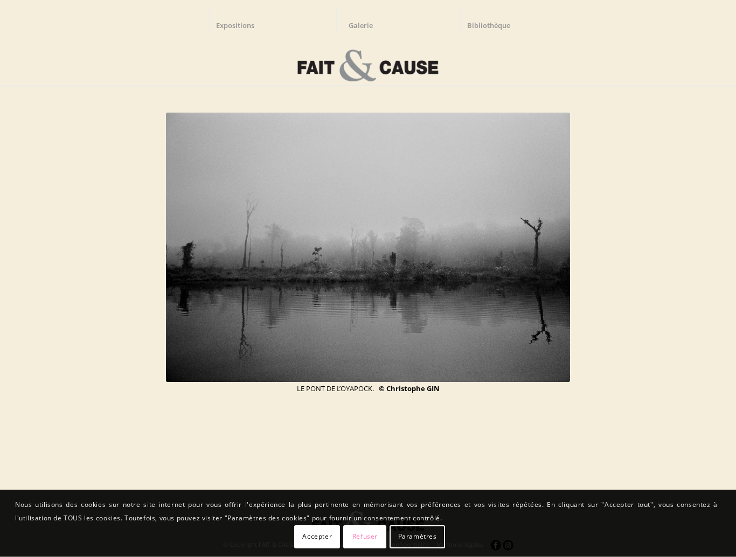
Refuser (365, 536)
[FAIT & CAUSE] (367, 61)
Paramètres (417, 536)
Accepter (317, 536)
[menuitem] (240, 18)
